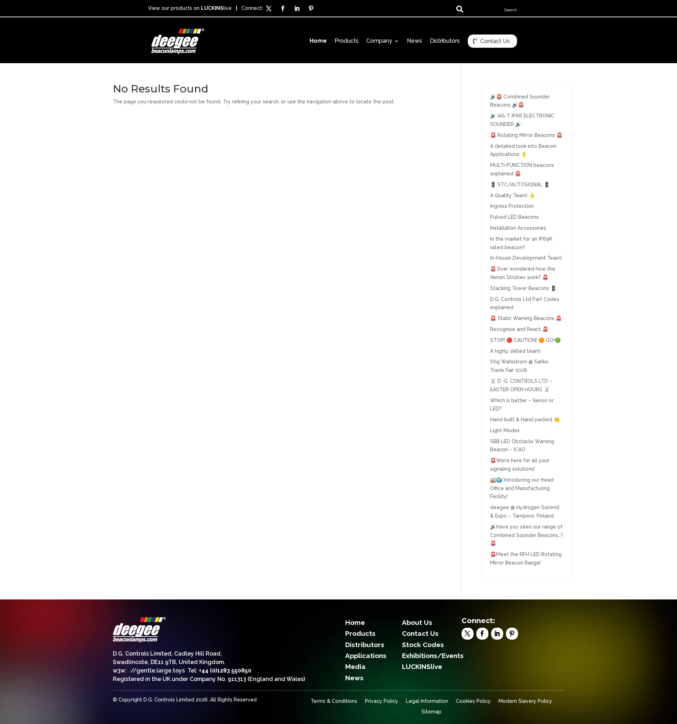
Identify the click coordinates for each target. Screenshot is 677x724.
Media (355, 666)
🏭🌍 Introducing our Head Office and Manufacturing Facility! (522, 488)
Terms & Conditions (334, 701)
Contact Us (495, 41)
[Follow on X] (268, 8)
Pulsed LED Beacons (514, 217)
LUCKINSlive (422, 666)
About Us (417, 622)
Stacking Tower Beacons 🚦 (523, 288)
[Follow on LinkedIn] (297, 8)
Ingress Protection (512, 206)
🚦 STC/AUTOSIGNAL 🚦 (520, 184)
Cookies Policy (473, 701)
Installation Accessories (518, 228)
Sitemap (431, 711)
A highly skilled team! (515, 351)
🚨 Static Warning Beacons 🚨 (526, 318)
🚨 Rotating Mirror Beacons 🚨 (526, 135)
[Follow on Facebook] (282, 8)
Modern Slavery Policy (525, 701)
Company (379, 41)
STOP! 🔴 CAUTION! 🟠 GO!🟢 (525, 340)
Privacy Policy (381, 701)
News (414, 41)
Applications (365, 655)
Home (318, 41)
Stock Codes (423, 644)
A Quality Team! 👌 (512, 195)
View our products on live (190, 8)
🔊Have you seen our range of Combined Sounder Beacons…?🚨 (526, 535)
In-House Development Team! (526, 258)
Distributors (445, 41)
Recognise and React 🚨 (519, 329)
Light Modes (505, 430)
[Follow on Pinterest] (311, 8)
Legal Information (427, 701)
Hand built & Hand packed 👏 (525, 419)
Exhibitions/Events (433, 655)
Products (347, 41)
